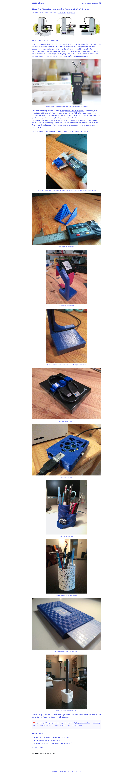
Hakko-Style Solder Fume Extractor (48, 740)
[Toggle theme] (100, 3)
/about (89, 3)
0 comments (62, 13)
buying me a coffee (83, 723)
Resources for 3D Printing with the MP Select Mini (54, 743)
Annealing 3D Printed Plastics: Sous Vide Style (52, 737)
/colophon (77, 771)
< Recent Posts (37, 747)
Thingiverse (84, 131)
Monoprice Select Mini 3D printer (72, 111)
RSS (69, 771)
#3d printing (71, 13)
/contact (95, 3)
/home (83, 3)
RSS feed (78, 725)
